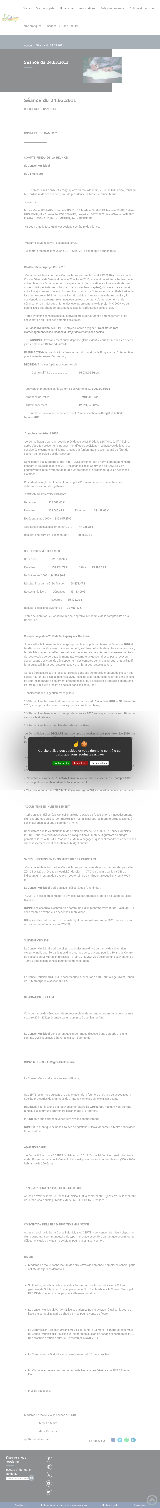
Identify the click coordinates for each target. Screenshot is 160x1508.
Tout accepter (61, 763)
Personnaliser (99, 763)
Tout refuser (80, 763)
